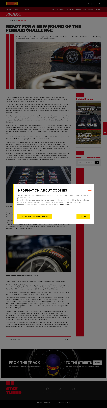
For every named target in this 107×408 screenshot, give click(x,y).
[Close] (90, 188)
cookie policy (65, 204)
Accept (83, 216)
